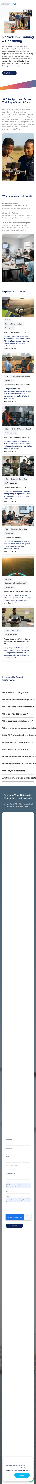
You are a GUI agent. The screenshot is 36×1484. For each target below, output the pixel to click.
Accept (22, 1475)
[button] (33, 4)
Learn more (26, 1470)
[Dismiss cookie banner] (29, 1461)
